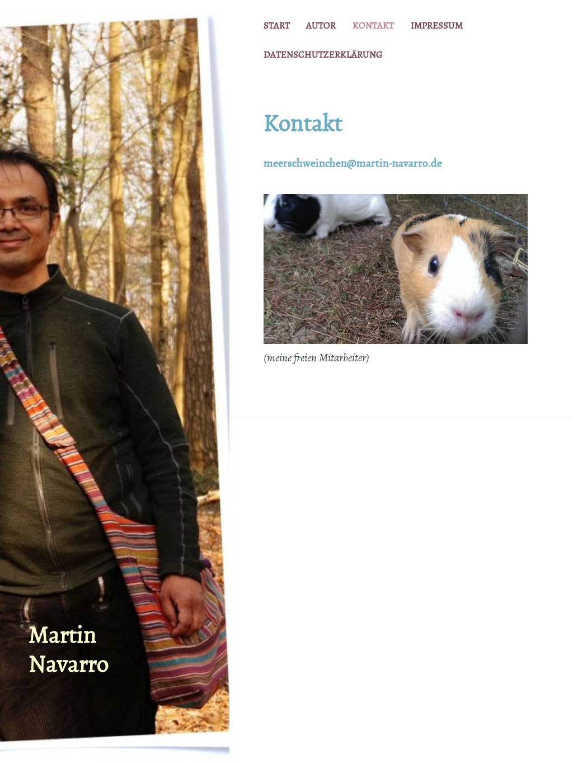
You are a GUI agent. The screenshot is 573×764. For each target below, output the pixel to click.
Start (277, 25)
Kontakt (373, 25)
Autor (321, 25)
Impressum (437, 25)
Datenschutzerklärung (323, 54)
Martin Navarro (69, 649)
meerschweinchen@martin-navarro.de (353, 163)
